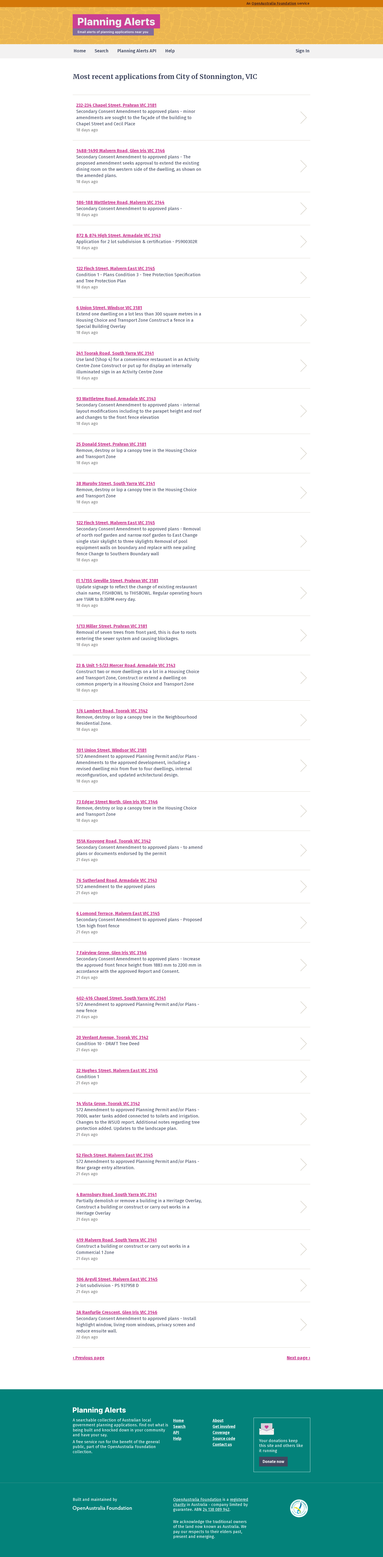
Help (177, 1438)
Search (179, 1426)
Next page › (298, 1357)
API (176, 1432)
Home (178, 1420)
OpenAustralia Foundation (197, 1499)
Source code (224, 1438)
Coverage (221, 1432)
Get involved (224, 1426)
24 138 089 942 (216, 1509)
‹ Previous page (88, 1357)
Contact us (222, 1444)
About (218, 1420)
